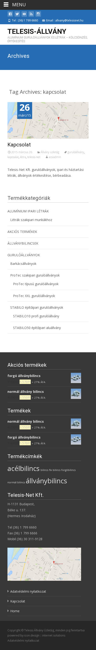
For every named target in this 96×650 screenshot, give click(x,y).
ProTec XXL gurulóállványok (34, 296)
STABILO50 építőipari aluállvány (37, 327)
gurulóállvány (76, 152)
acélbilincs (23, 468)
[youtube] (24, 15)
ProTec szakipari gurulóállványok (35, 275)
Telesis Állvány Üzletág (39, 630)
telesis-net (33, 157)
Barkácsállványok (23, 263)
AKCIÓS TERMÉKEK (22, 231)
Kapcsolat (19, 145)
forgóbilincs (68, 470)
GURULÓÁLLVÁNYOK (23, 255)
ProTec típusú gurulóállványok (35, 284)
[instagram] (38, 15)
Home (15, 611)
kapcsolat (13, 157)
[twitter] (17, 15)
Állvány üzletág (50, 152)
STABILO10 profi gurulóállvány (36, 316)
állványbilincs (46, 480)
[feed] (31, 15)
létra (23, 157)
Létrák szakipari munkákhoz (31, 220)
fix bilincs (54, 470)
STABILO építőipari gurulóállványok (36, 307)
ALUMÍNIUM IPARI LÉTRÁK (28, 211)
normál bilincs (16, 482)
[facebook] (10, 15)
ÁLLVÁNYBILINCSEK (22, 243)
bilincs (44, 470)
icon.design (31, 635)
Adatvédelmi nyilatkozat (28, 591)
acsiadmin (55, 157)
